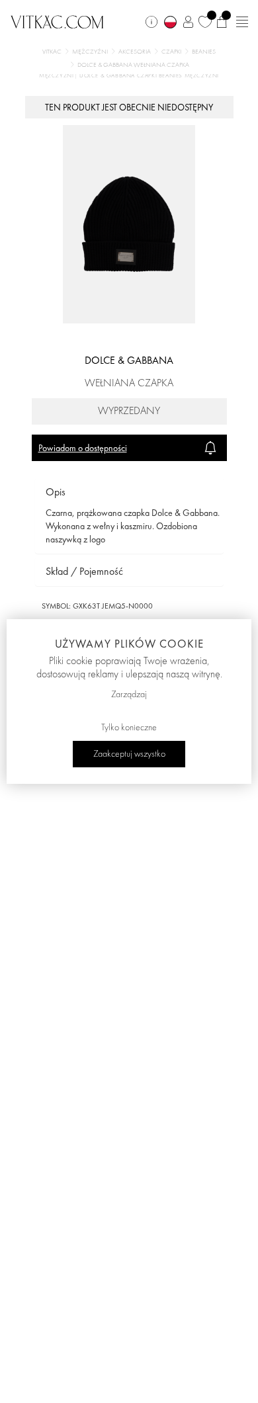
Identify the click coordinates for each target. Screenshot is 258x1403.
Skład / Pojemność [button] (84, 571)
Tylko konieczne (129, 727)
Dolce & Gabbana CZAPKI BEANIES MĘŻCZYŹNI (149, 76)
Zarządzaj (129, 694)
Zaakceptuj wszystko (129, 754)
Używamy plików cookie (129, 643)
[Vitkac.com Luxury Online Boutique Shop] (57, 20)
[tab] (129, 492)
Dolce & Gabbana (129, 360)
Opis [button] (55, 492)
